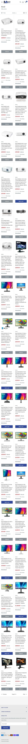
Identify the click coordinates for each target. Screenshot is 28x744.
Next (24, 694)
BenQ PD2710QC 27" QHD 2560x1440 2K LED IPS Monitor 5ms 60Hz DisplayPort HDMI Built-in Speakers (6, 449)
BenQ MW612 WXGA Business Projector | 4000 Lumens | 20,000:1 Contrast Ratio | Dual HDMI (6, 223)
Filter (4, 12)
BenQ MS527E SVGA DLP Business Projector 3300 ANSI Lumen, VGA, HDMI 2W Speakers (6, 33)
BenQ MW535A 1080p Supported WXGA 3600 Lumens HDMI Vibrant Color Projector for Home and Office (6, 146)
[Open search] (20, 2)
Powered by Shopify (5, 741)
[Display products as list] (26, 12)
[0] (25, 2)
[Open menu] (2, 2)
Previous (5, 694)
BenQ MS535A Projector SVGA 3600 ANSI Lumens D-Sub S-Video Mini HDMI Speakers (6, 73)
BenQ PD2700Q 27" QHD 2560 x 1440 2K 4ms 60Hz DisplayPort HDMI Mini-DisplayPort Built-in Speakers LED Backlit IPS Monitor (20, 300)
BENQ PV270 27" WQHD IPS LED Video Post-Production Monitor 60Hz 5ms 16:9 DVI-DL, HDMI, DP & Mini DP (21, 675)
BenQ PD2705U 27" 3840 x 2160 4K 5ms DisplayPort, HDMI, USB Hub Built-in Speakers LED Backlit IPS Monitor (20, 336)
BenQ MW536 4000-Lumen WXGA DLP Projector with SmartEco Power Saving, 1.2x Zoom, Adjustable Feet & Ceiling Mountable (21, 146)
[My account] (23, 2)
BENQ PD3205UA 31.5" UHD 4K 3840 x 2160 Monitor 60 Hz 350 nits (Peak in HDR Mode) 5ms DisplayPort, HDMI (20, 524)
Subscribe (5, 727)
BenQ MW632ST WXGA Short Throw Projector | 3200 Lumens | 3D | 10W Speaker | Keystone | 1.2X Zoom (20, 223)
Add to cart (21, 201)
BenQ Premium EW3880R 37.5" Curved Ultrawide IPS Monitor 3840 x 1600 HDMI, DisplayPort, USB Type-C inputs (7, 675)
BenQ (2, 29)
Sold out (7, 51)
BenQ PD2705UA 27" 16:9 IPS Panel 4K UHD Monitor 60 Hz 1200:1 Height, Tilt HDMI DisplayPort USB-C (6, 374)
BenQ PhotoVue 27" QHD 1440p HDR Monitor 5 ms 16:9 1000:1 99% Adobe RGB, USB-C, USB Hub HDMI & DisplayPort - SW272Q (6, 639)
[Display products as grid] (24, 12)
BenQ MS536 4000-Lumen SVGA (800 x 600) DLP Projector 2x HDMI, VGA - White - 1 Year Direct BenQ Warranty (20, 74)
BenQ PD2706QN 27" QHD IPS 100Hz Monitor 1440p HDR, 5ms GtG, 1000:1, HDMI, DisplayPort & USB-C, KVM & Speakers (20, 375)
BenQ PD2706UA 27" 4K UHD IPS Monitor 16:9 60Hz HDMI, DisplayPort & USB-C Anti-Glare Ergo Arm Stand (21, 410)
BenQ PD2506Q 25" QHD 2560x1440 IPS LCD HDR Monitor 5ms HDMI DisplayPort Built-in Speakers (6, 299)
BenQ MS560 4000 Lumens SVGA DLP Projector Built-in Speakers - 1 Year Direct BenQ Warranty (6, 109)
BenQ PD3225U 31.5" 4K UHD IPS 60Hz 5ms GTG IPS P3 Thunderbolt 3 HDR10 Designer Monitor (7, 561)
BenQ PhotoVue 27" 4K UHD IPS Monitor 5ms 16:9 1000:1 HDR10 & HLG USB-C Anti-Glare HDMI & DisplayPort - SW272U (20, 600)
